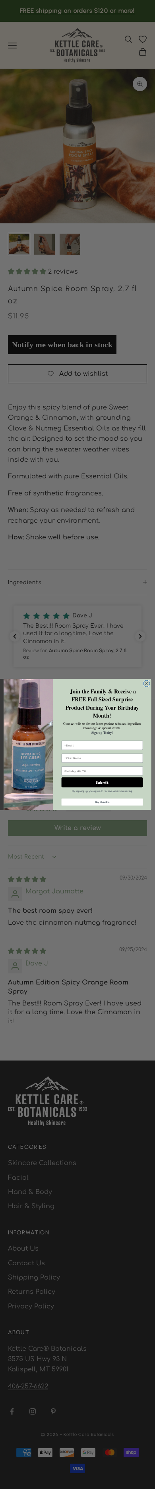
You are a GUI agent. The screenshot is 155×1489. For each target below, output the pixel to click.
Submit (102, 782)
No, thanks (102, 802)
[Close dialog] (146, 683)
